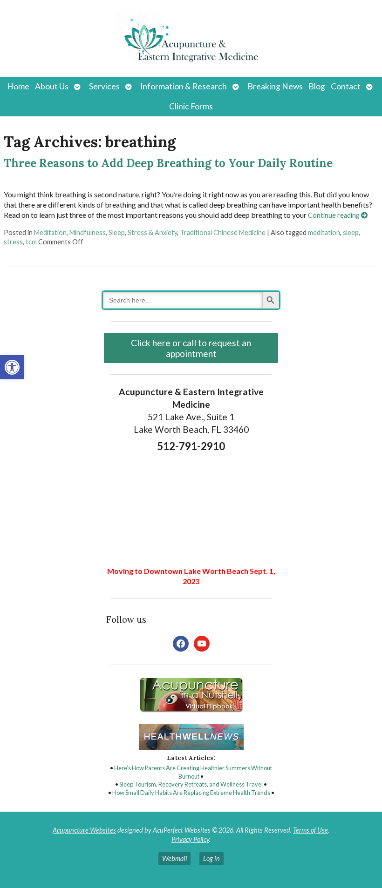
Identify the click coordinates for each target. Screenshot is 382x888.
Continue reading (334, 215)
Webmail (174, 858)
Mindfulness (87, 232)
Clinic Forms (191, 106)
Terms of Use (310, 830)
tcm (31, 242)
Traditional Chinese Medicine (223, 232)
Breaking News (275, 86)
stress (13, 242)
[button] (12, 367)
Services (104, 86)
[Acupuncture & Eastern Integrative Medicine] (191, 38)
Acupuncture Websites (84, 830)
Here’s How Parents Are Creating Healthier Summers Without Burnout (193, 772)
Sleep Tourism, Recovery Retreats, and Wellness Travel (191, 784)
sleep (351, 232)
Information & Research (183, 86)
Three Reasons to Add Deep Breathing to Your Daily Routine (168, 163)
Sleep (117, 232)
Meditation (50, 232)
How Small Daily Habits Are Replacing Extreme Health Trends (191, 792)
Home (18, 86)
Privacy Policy (190, 839)
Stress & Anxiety (152, 232)
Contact (346, 86)
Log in (211, 858)
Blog (316, 86)
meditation (324, 232)
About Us (51, 86)
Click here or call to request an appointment (191, 348)
